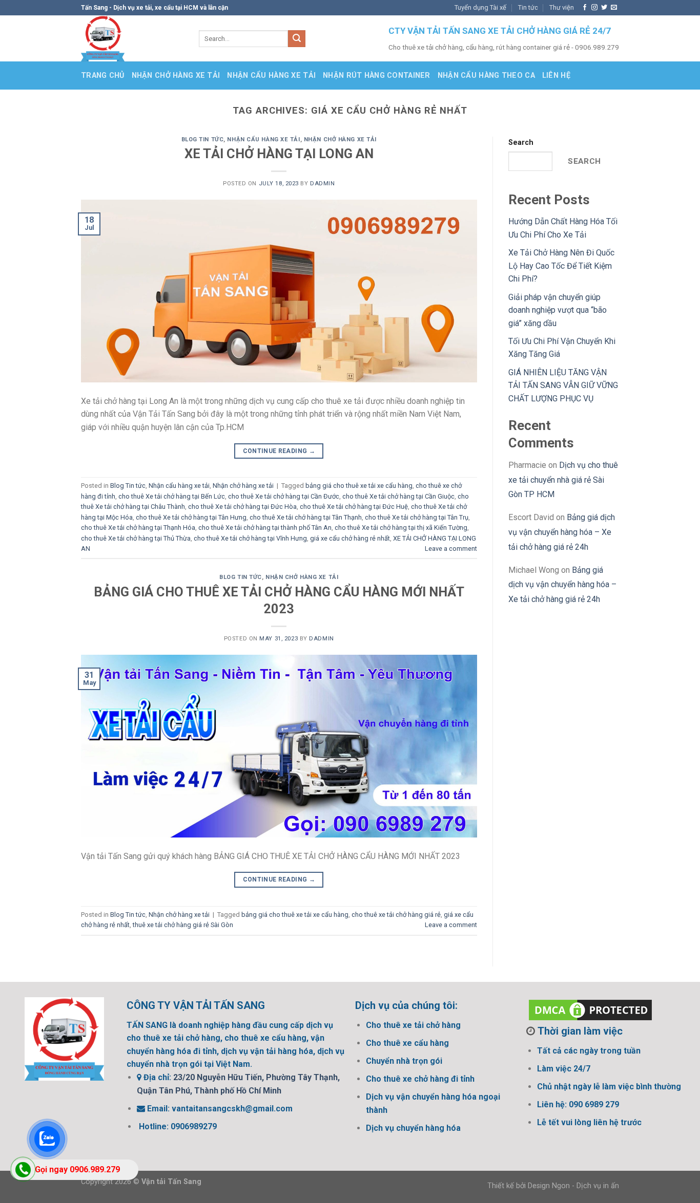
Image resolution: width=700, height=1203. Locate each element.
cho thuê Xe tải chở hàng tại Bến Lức (171, 496)
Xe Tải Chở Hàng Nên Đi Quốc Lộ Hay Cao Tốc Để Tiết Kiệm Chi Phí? (561, 266)
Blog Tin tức (202, 139)
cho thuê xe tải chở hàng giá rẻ (396, 914)
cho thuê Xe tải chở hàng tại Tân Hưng (191, 517)
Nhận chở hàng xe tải (176, 75)
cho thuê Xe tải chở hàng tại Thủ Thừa (136, 538)
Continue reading (279, 451)
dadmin (322, 183)
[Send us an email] (614, 7)
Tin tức (528, 7)
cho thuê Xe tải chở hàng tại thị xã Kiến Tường (401, 527)
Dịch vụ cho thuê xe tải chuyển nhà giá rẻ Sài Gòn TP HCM (563, 480)
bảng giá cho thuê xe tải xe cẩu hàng (359, 485)
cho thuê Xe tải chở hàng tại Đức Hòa (242, 506)
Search (520, 142)
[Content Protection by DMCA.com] (590, 1009)
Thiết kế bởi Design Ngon (528, 1185)
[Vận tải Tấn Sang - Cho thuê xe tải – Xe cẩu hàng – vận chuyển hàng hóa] (132, 38)
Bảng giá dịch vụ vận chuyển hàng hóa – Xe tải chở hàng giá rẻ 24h (561, 532)
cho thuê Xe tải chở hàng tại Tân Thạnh (306, 517)
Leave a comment (451, 548)
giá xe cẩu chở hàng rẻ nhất (350, 538)
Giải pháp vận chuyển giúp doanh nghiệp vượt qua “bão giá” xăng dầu (557, 310)
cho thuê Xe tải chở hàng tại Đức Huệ (354, 506)
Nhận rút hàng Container (376, 75)
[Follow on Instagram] (594, 7)
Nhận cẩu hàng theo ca (486, 75)
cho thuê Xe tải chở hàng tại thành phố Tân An (265, 527)
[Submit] (296, 39)
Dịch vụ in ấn (598, 1185)
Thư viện (561, 7)
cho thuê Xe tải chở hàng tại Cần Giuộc (398, 496)
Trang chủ (103, 75)
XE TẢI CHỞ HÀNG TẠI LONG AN (279, 153)
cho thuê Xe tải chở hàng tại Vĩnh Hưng (250, 538)
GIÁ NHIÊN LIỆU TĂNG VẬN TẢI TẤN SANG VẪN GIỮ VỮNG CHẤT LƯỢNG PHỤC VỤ (563, 385)
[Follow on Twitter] (604, 7)
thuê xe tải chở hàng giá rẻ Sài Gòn (183, 925)
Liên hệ (556, 75)
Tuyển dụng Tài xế (480, 7)
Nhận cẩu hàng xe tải (271, 75)
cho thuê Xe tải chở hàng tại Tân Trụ (416, 517)
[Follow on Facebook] (585, 7)
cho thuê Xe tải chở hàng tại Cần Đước (283, 496)
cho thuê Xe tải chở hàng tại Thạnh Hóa (138, 527)
